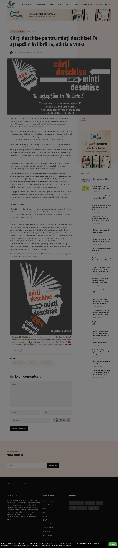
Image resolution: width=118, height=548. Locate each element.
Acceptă (112, 544)
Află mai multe (66, 546)
